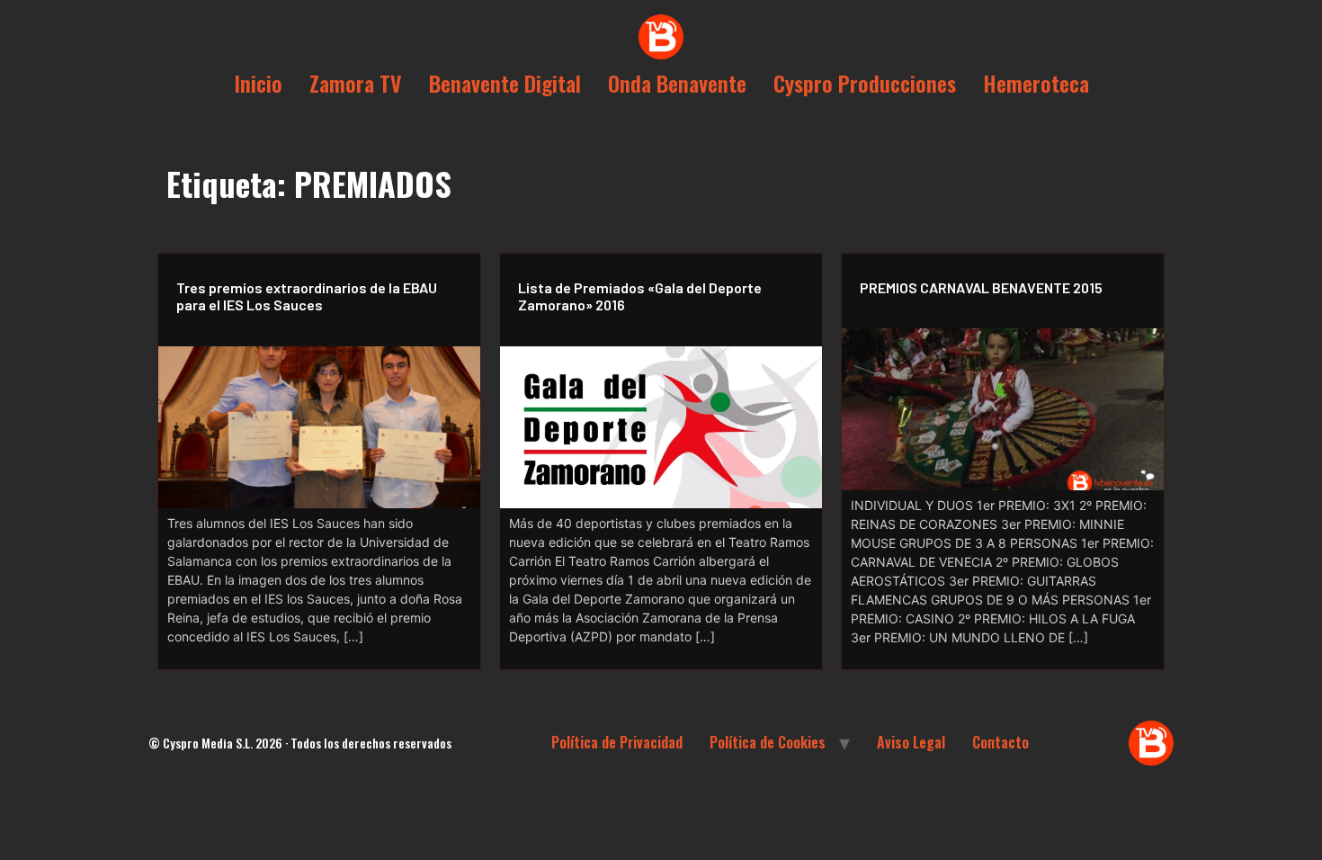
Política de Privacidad (617, 742)
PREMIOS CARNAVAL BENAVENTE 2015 (981, 287)
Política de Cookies (768, 742)
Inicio (258, 83)
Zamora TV (355, 83)
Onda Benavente (677, 83)
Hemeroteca (1036, 83)
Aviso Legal (911, 742)
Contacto (1000, 742)
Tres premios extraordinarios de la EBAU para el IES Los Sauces (306, 296)
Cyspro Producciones (864, 83)
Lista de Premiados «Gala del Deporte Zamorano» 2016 (640, 296)
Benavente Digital (505, 83)
